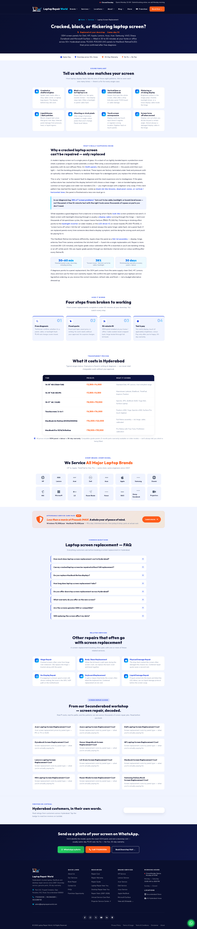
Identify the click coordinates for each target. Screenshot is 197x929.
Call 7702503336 (99, 849)
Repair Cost (95, 874)
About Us (71, 874)
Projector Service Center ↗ (101, 901)
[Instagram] (90, 917)
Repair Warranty (97, 878)
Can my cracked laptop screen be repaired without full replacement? (83, 567)
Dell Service (122, 886)
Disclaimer (154, 925)
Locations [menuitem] (98, 9)
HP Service (122, 874)
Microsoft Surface (124, 897)
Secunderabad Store (153, 894)
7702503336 (39, 897)
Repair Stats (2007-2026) (100, 893)
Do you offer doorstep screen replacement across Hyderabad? (81, 591)
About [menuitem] (110, 9)
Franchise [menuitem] (143, 9)
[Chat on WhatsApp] (191, 923)
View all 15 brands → (125, 901)
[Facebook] (85, 917)
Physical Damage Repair (140, 659)
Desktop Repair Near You (100, 889)
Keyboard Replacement (95, 675)
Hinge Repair (46, 659)
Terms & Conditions (142, 925)
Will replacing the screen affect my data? (71, 616)
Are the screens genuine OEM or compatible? (73, 608)
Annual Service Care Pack (100, 897)
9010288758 (36, 900)
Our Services (72, 878)
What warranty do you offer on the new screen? (74, 599)
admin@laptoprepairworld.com (46, 904)
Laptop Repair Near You (99, 886)
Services (91, 20)
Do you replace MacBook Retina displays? (71, 575)
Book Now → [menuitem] (157, 9)
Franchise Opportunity (76, 893)
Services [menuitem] (84, 9)
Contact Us (72, 886)
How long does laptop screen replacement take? (74, 583)
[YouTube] (101, 917)
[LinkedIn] (107, 917)
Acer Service (122, 882)
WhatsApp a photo (72, 849)
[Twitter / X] (96, 917)
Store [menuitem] (129, 9)
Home (82, 20)
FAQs (70, 889)
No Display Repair (48, 675)
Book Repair (72, 882)
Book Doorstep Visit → (125, 849)
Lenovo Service (123, 878)
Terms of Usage (128, 925)
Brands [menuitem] (73, 9)
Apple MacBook (123, 893)
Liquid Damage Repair (139, 675)
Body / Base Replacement (96, 659)
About (162, 925)
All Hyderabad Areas (154, 898)
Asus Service (122, 889)
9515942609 (51, 897)
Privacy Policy (116, 925)
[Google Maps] (112, 917)
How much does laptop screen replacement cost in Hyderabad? (81, 559)
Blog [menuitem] (120, 9)
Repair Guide (96, 882)
